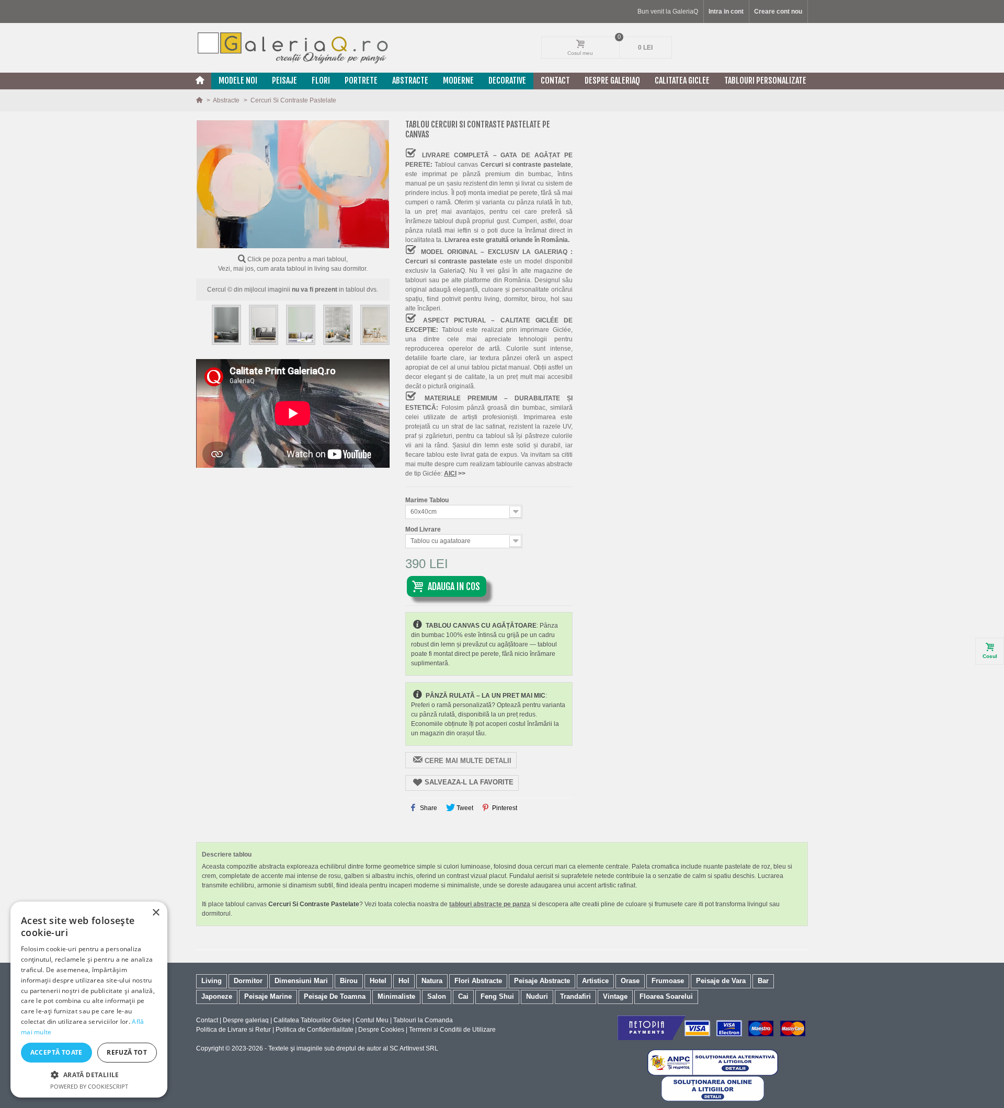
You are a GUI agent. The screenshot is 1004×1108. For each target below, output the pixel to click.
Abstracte (410, 80)
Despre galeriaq (612, 80)
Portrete (361, 80)
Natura (431, 981)
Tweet (464, 808)
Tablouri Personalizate (765, 80)
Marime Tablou (427, 500)
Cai (463, 996)
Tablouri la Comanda (423, 1020)
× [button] (155, 913)
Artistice (595, 981)
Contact (555, 80)
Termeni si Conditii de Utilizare (452, 1029)
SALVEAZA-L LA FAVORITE (469, 782)
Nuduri (537, 996)
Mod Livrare (423, 529)
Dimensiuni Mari (301, 981)
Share (427, 808)
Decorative (507, 80)
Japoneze (216, 996)
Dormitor (248, 981)
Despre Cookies (381, 1029)
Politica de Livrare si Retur (233, 1029)
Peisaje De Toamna (335, 996)
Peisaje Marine (268, 996)
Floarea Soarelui (666, 996)
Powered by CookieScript (89, 1086)
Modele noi (238, 80)
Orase (630, 981)
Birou (349, 981)
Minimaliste (396, 996)
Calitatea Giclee (682, 80)
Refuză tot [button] (127, 1052)
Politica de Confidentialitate (314, 1029)
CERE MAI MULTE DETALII (468, 761)
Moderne (458, 80)
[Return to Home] (200, 100)
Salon (436, 996)
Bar (763, 981)
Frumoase (668, 981)
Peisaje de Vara (721, 981)
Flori (321, 80)
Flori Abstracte (478, 981)
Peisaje (284, 80)
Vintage (615, 996)
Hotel (378, 981)
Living (211, 981)
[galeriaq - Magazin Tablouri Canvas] (293, 47)
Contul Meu (372, 1020)
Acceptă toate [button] (56, 1052)
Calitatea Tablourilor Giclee (312, 1020)
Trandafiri (575, 996)
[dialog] (88, 1000)
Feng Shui (497, 996)
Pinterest (503, 808)
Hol (403, 981)
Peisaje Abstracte (542, 981)
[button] (89, 1074)
